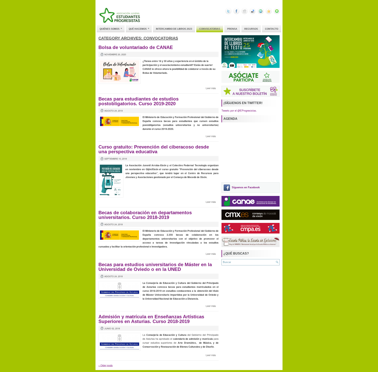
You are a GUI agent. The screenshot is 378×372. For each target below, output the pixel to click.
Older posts (105, 365)
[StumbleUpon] (261, 13)
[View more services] (277, 13)
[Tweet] (228, 13)
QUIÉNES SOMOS (111, 28)
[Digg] (244, 13)
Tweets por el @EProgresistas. (239, 110)
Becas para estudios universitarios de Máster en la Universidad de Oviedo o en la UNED (155, 267)
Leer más (211, 88)
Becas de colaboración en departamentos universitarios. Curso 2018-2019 (145, 215)
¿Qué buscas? (236, 253)
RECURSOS (251, 29)
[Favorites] (269, 13)
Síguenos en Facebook (246, 187)
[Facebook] (236, 13)
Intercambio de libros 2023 (174, 29)
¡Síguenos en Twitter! (242, 103)
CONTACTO (271, 29)
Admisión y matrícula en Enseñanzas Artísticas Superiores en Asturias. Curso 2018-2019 (151, 319)
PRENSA (232, 29)
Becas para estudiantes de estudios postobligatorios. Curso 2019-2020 (138, 101)
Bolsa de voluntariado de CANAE (135, 47)
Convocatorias (209, 29)
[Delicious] (252, 13)
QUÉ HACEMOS (139, 28)
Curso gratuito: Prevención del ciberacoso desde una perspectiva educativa (153, 149)
